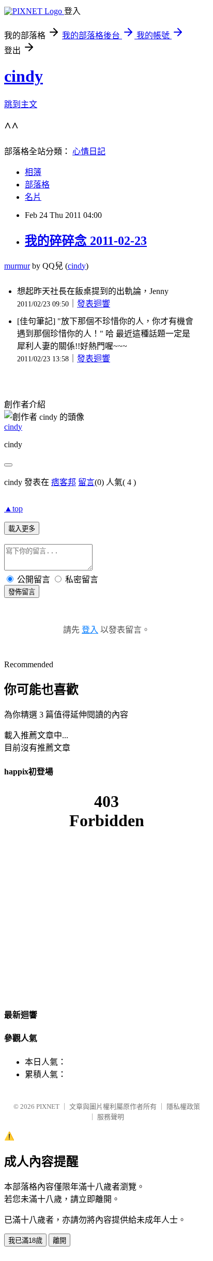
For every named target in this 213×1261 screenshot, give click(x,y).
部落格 (37, 184)
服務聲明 (110, 1117)
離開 (59, 1240)
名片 (33, 197)
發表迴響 (93, 303)
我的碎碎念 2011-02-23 (86, 240)
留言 (86, 482)
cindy (23, 76)
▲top (13, 508)
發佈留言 (21, 592)
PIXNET (47, 1106)
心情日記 (88, 151)
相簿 (33, 172)
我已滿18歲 (25, 1240)
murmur (17, 265)
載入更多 (21, 529)
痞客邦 (63, 482)
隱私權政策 (183, 1106)
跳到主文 (20, 104)
